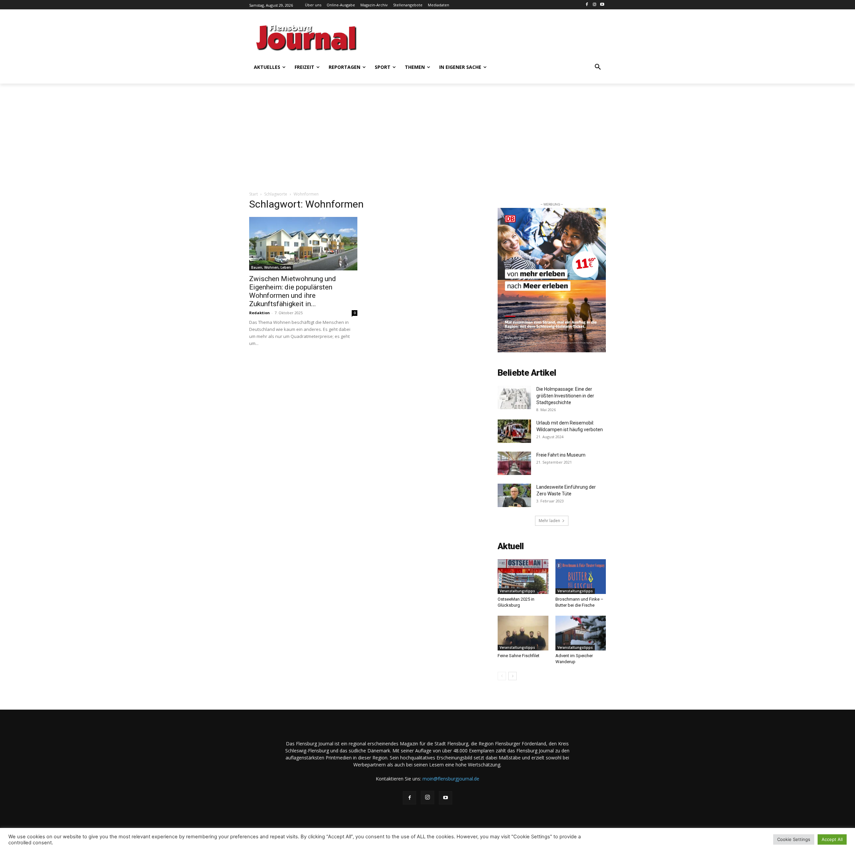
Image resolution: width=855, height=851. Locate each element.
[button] (598, 67)
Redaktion (259, 312)
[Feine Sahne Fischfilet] (523, 633)
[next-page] (512, 676)
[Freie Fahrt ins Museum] (514, 463)
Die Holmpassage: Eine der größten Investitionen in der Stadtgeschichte (565, 395)
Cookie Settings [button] (793, 839)
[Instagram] (594, 5)
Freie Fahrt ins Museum (560, 455)
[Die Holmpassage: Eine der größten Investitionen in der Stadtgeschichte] (514, 397)
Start (253, 194)
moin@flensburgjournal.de (450, 778)
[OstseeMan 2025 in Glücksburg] (523, 576)
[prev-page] (502, 676)
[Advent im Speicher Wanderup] (580, 633)
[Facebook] (587, 5)
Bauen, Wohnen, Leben (271, 267)
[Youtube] (602, 5)
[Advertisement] (492, 37)
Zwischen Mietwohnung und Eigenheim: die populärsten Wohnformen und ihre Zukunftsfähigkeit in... (292, 291)
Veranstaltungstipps (517, 591)
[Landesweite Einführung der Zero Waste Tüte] (514, 495)
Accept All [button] (832, 839)
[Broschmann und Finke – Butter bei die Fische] (580, 576)
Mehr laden (549, 520)
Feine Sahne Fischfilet (519, 655)
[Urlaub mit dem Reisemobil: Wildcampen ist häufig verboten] (514, 431)
